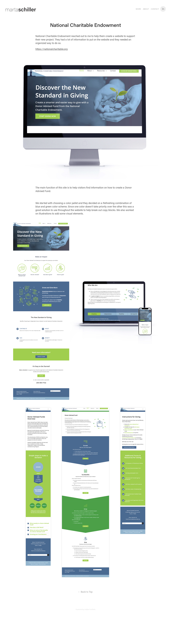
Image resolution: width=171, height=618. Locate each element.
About (146, 9)
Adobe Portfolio (89, 609)
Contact (155, 9)
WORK (138, 9)
